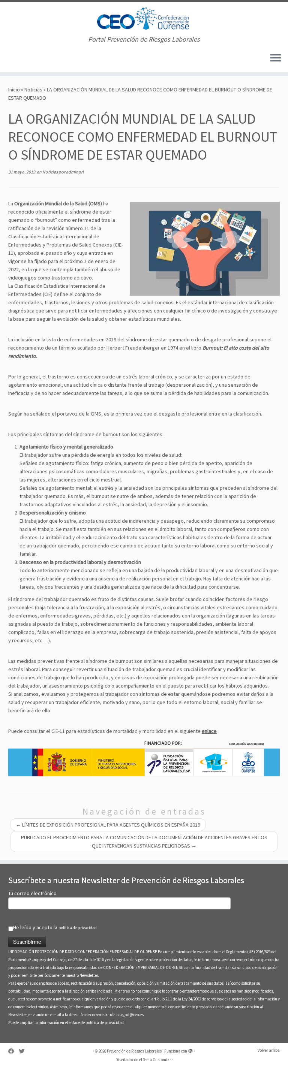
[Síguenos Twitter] (24, 1051)
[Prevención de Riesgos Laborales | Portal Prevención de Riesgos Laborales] (144, 19)
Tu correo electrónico (32, 893)
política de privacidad (77, 927)
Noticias (33, 89)
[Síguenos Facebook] (13, 1051)
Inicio (14, 89)
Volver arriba (269, 1050)
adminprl (75, 172)
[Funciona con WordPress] (190, 1049)
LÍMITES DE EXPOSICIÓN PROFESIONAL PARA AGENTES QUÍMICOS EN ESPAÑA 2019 (108, 824)
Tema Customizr (157, 1059)
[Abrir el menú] (275, 58)
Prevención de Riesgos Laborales (134, 1051)
